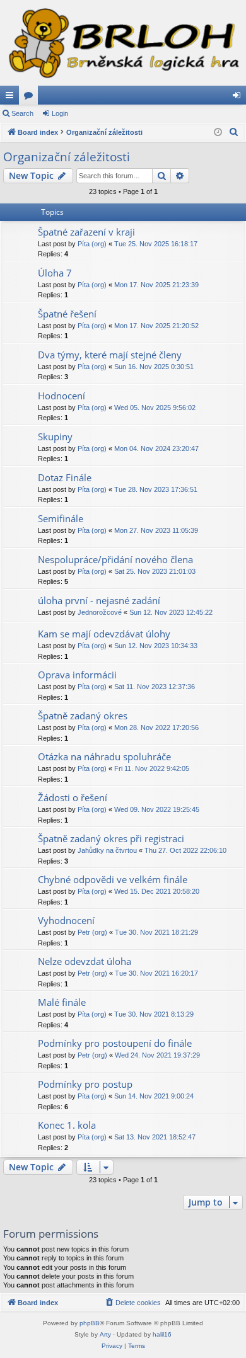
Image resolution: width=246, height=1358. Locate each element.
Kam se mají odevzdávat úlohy (104, 633)
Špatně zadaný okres (82, 715)
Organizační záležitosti (66, 157)
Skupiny (55, 436)
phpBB (89, 1323)
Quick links (12, 98)
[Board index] (123, 43)
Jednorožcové (100, 612)
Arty (105, 1334)
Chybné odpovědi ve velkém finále (112, 879)
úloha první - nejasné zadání (99, 600)
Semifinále (60, 518)
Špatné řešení (67, 313)
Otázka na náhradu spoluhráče (104, 756)
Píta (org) (92, 244)
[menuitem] (234, 132)
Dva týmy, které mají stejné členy (110, 354)
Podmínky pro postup (85, 1084)
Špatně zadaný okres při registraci (111, 838)
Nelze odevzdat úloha (84, 961)
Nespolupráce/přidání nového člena (115, 559)
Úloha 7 (55, 272)
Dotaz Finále (64, 477)
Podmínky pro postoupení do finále (115, 1043)
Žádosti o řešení (72, 797)
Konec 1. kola (67, 1125)
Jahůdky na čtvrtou (107, 850)
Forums (31, 98)
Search (22, 113)
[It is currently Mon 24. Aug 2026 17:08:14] (218, 132)
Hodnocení (61, 395)
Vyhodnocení (66, 920)
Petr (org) (92, 932)
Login (60, 113)
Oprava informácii (77, 674)
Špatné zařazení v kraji (86, 231)
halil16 (162, 1334)
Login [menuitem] (239, 98)
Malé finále (62, 1002)
